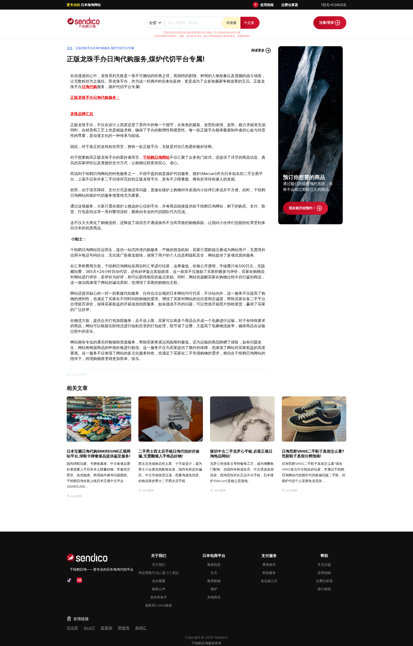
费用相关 (269, 564)
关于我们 (158, 564)
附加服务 (269, 573)
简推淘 (123, 627)
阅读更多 (258, 50)
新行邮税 (324, 589)
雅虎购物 (214, 581)
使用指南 (267, 5)
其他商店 (214, 597)
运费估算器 (289, 5)
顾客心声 (158, 589)
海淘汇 (141, 627)
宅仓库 (72, 627)
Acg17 (89, 627)
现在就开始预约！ (302, 208)
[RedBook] (79, 580)
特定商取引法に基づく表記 (159, 573)
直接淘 (106, 627)
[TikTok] (69, 580)
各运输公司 (269, 581)
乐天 (214, 573)
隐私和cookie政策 (158, 605)
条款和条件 (158, 597)
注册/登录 (327, 22)
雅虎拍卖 (214, 564)
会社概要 (158, 581)
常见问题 (324, 564)
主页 (69, 48)
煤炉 (214, 589)
